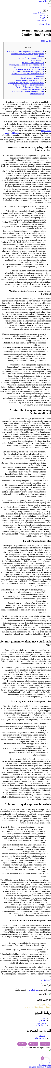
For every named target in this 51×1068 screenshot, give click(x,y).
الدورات (43, 17)
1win (41, 980)
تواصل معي (41, 20)
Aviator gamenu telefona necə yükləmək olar (26, 65)
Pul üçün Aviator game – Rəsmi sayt (30, 87)
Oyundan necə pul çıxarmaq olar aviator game (26, 83)
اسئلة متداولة (40, 1038)
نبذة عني (42, 15)
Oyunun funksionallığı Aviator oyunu (29, 80)
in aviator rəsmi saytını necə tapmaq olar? (28, 71)
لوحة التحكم (41, 1025)
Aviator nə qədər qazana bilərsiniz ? (30, 69)
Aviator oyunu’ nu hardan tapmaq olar (29, 67)
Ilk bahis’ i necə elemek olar (33, 63)
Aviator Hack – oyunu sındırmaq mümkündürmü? (31, 59)
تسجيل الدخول (45, 24)
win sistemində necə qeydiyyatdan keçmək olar (25, 51)
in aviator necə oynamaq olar (32, 89)
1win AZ (47, 980)
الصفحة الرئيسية (39, 13)
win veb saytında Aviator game (32, 78)
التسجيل (42, 1036)
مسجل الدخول (33, 990)
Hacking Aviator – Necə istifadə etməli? (28, 85)
